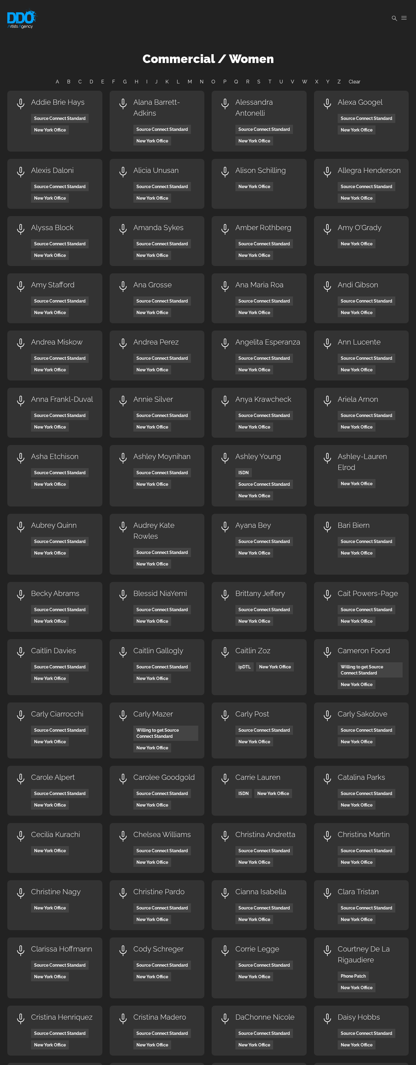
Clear (354, 82)
